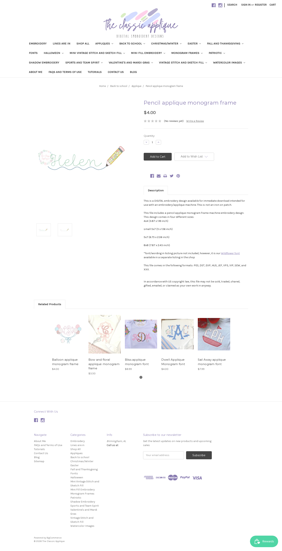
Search (232, 4)
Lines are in (61, 43)
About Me (35, 72)
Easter (193, 43)
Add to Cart (68, 337)
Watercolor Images (228, 62)
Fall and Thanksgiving (224, 43)
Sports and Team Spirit (82, 62)
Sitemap (39, 461)
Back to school (131, 43)
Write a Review (195, 121)
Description (156, 190)
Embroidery (38, 43)
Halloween (52, 53)
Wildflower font (230, 253)
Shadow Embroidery (44, 62)
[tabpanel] (68, 342)
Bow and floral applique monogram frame (104, 364)
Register (261, 4)
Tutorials (95, 72)
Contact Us (116, 72)
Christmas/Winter (165, 43)
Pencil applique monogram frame (164, 86)
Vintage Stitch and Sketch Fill (181, 62)
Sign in (246, 4)
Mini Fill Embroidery (147, 53)
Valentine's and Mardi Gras (129, 62)
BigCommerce (54, 537)
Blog (133, 72)
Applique (136, 86)
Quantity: (149, 135)
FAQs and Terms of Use (65, 72)
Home (102, 86)
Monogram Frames (185, 53)
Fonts (33, 53)
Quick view (68, 330)
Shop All (83, 43)
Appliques (103, 43)
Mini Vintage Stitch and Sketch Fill (96, 53)
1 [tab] (140, 377)
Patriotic (216, 53)
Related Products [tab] (49, 304)
